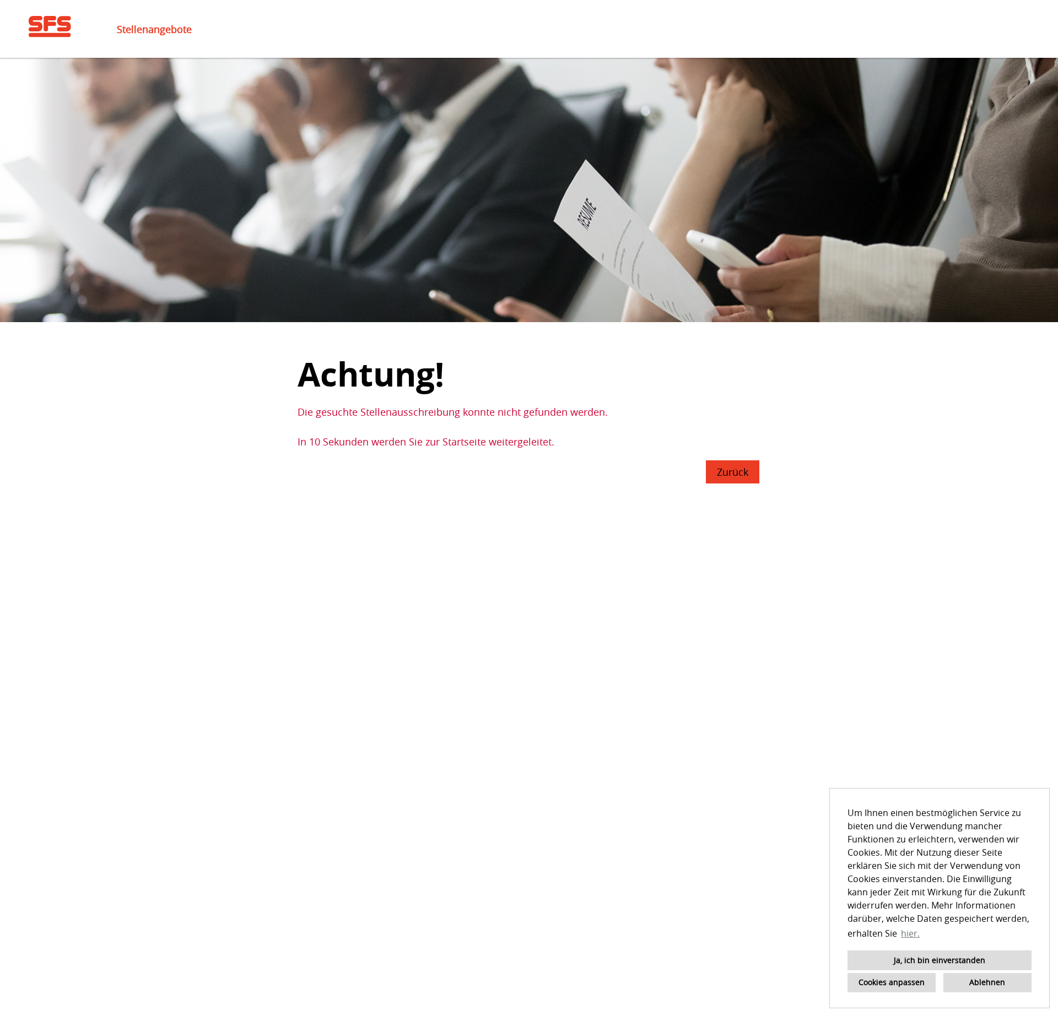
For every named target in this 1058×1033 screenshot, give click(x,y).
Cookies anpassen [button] (892, 982)
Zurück (732, 472)
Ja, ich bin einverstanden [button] (939, 960)
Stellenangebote (154, 29)
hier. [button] (910, 933)
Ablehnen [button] (987, 982)
